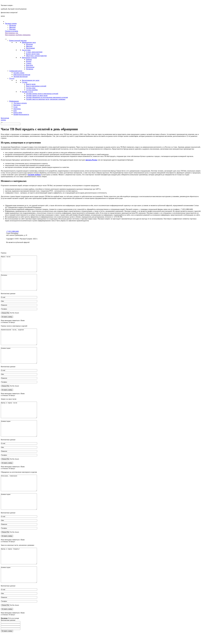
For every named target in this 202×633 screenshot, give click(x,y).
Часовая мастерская (20, 76)
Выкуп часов (30, 84)
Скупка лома (30, 88)
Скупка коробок (32, 90)
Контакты (17, 105)
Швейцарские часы (29, 42)
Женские (12, 27)
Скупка (24, 82)
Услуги (11, 78)
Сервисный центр (15, 71)
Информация (14, 101)
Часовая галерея (11, 23)
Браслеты (29, 65)
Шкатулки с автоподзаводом (36, 56)
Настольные (30, 48)
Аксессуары (26, 50)
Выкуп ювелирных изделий (36, 86)
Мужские (12, 25)
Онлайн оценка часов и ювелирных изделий (42, 93)
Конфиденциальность (21, 114)
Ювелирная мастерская (21, 74)
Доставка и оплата (20, 103)
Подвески (29, 69)
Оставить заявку (7, 631)
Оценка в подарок (11, 31)
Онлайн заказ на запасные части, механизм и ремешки (45, 99)
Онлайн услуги (27, 92)
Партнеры (17, 109)
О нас (15, 107)
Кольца (28, 61)
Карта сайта (17, 112)
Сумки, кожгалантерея (34, 52)
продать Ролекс (91, 160)
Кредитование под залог (30, 80)
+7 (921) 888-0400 (12, 231)
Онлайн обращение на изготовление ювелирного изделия (47, 97)
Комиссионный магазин (18, 40)
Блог (15, 111)
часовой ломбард (34, 175)
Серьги (28, 63)
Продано (12, 29)
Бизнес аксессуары (33, 54)
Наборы (29, 59)
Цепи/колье (30, 67)
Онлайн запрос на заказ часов (36, 95)
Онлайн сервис (18, 73)
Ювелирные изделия (29, 57)
